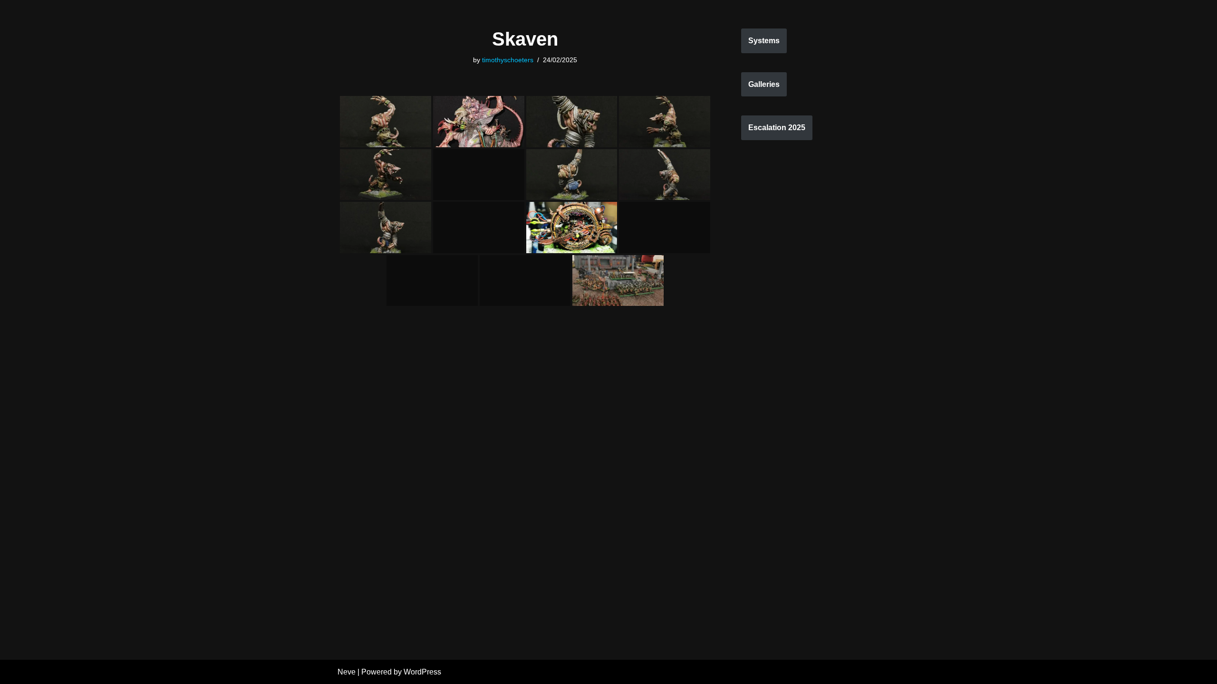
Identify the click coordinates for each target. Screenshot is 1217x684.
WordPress (422, 672)
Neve (347, 672)
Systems (764, 41)
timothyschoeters (507, 60)
